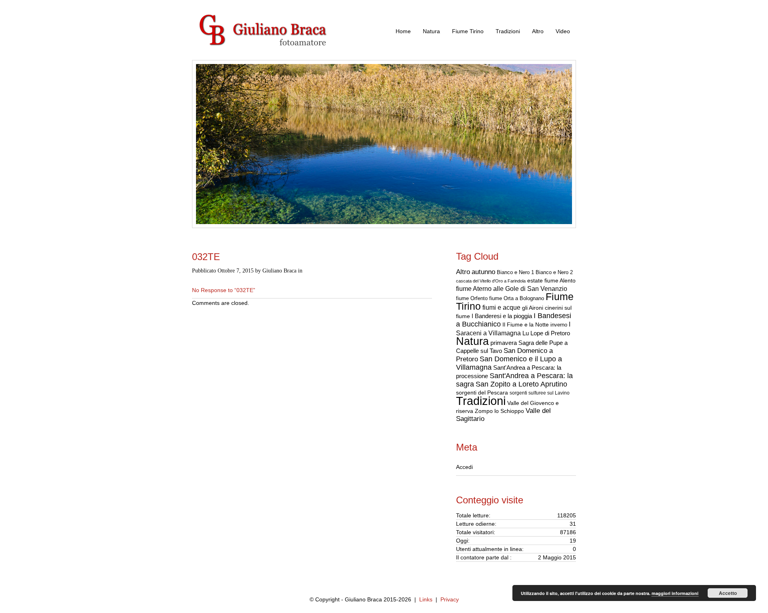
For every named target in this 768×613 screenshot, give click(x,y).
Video (563, 31)
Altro (538, 31)
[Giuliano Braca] (272, 55)
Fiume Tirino (468, 31)
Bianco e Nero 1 (515, 272)
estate (535, 280)
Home (403, 31)
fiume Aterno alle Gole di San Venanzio (511, 288)
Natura (431, 31)
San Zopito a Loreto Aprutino (521, 384)
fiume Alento (560, 281)
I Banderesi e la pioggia (502, 316)
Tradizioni (508, 31)
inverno (558, 325)
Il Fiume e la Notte (525, 325)
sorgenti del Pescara (482, 392)
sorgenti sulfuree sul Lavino (540, 393)
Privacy (449, 599)
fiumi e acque (501, 307)
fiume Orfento (472, 298)
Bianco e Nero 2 (554, 272)
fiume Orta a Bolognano (516, 298)
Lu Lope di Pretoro (546, 333)
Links (425, 599)
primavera (503, 342)
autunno (483, 272)
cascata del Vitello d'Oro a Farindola (491, 280)
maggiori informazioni (675, 593)
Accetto (728, 593)
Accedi (464, 467)
